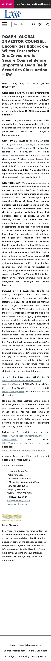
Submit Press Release (15, 650)
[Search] (33, 24)
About (13, 645)
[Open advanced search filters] (40, 24)
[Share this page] (47, 24)
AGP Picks (7, 4)
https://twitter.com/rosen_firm (17, 443)
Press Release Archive (30, 645)
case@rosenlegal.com (13, 155)
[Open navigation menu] (4, 24)
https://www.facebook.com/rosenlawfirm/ (23, 450)
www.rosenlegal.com (17, 504)
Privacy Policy (39, 656)
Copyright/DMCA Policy (17, 656)
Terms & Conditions (37, 650)
